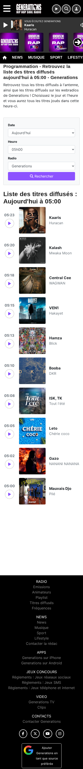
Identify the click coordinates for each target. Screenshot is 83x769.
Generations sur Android (41, 663)
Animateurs (41, 592)
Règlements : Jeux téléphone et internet (41, 688)
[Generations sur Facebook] (23, 733)
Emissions (41, 587)
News (17, 57)
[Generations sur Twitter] (35, 733)
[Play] (6, 25)
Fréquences (41, 608)
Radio (12, 158)
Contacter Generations (42, 721)
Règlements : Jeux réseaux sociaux (41, 677)
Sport (56, 57)
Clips (41, 707)
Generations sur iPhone (41, 657)
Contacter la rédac (41, 643)
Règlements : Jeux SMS (41, 682)
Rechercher (43, 176)
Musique (36, 57)
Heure (12, 141)
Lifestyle (42, 638)
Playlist (42, 597)
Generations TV (41, 702)
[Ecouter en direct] (56, 8)
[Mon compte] (76, 8)
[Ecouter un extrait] (9, 223)
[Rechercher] (66, 8)
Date (11, 125)
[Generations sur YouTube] (47, 733)
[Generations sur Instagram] (60, 733)
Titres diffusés (42, 603)
